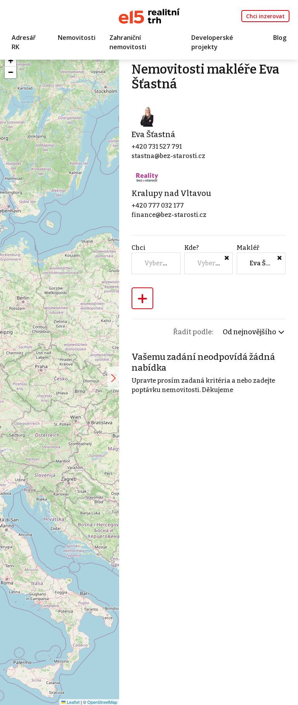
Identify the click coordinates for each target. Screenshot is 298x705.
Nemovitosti (76, 37)
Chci (139, 247)
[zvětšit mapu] (113, 378)
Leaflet (73, 702)
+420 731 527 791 (157, 146)
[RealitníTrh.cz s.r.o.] (149, 15)
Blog (279, 37)
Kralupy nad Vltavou (171, 193)
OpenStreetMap (102, 702)
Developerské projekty (212, 42)
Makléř (248, 247)
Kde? (191, 247)
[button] (10, 61)
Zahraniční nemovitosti (127, 42)
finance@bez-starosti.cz (169, 214)
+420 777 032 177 (158, 205)
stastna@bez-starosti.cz (168, 156)
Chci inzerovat (265, 16)
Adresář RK (24, 42)
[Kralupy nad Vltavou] (147, 177)
